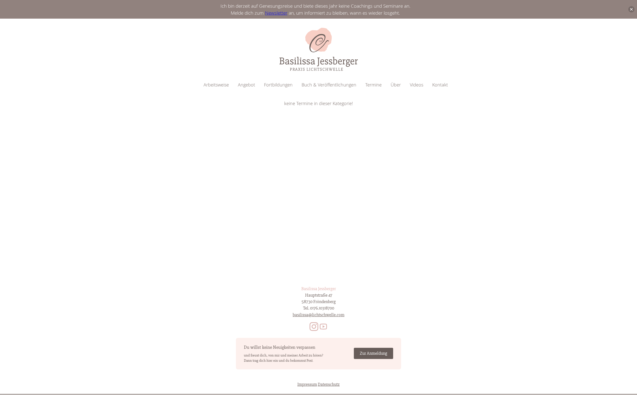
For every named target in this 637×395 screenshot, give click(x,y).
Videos (416, 85)
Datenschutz (329, 384)
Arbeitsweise (216, 85)
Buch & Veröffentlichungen (329, 85)
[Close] (631, 9)
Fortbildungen (278, 85)
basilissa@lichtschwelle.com (318, 314)
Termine (373, 85)
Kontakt (440, 85)
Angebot (246, 85)
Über (396, 85)
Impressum (307, 384)
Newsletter (276, 13)
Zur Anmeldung (373, 353)
